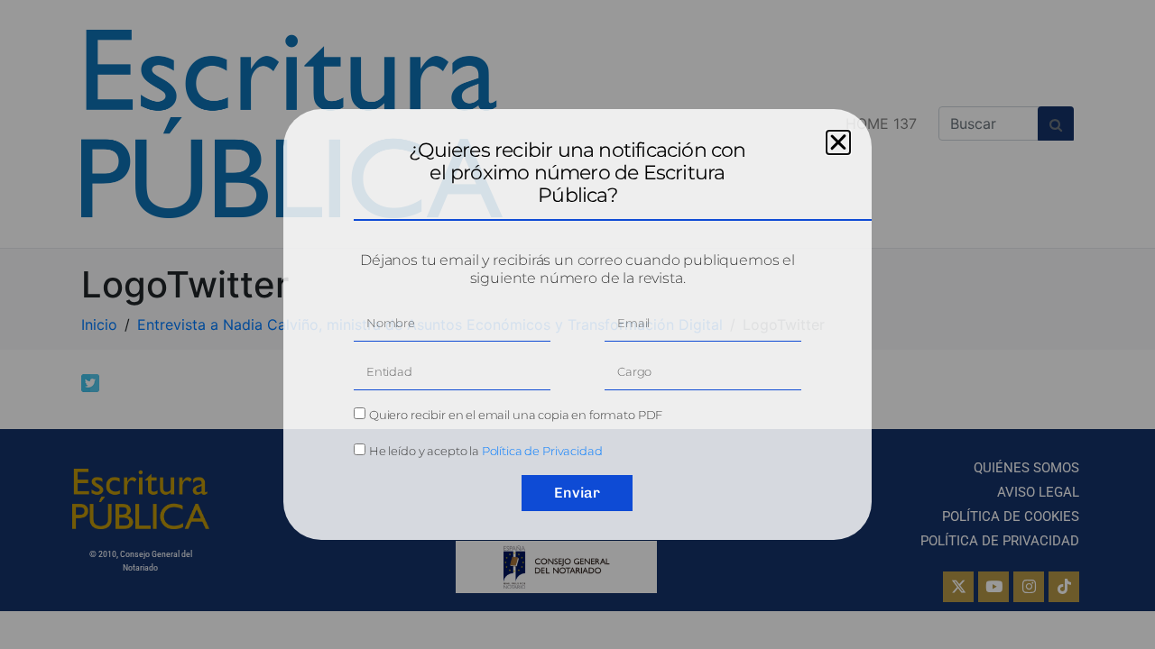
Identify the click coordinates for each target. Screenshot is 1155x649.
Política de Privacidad (542, 450)
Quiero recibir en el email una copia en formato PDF (515, 414)
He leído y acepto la (486, 450)
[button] (838, 142)
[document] (577, 324)
